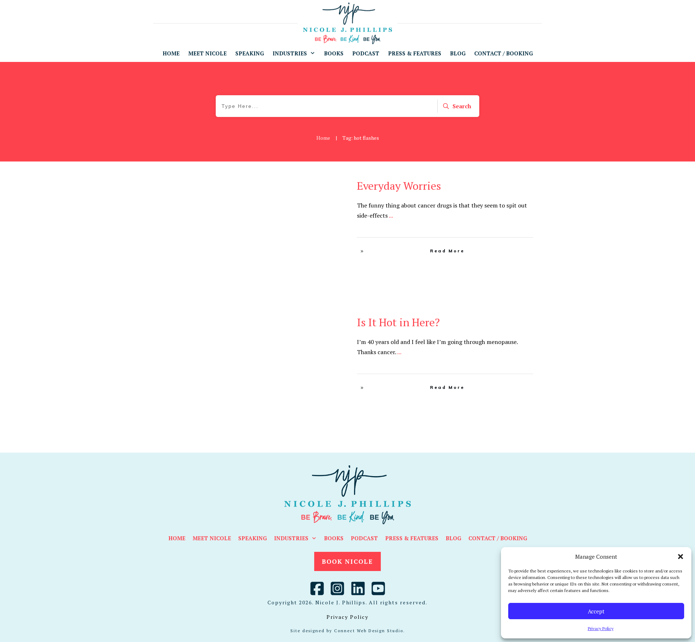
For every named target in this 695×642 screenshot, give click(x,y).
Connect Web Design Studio (368, 630)
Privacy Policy (601, 628)
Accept (596, 611)
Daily (329, 183)
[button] (680, 556)
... (391, 215)
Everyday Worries (399, 186)
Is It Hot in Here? (398, 322)
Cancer (313, 183)
